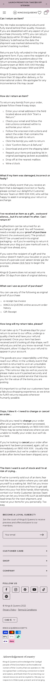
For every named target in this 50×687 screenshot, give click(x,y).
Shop (6, 560)
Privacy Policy (9, 610)
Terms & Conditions (27, 610)
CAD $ (8, 619)
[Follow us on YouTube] (34, 589)
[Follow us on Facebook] (6, 589)
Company (9, 570)
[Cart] (45, 12)
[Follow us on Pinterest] (25, 589)
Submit (41, 534)
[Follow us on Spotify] (6, 596)
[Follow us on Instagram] (15, 589)
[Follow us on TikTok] (43, 589)
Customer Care (13, 551)
